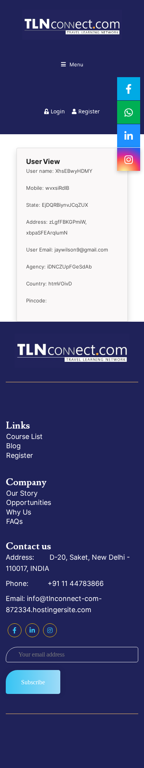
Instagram (50, 630)
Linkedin (32, 630)
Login (58, 111)
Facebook (15, 630)
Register (89, 111)
